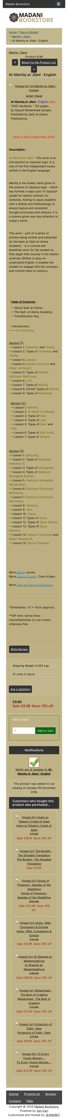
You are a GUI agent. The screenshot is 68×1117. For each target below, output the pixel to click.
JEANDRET (52, 1115)
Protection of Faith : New (34, 1032)
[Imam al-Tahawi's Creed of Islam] (34, 819)
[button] (36, 1102)
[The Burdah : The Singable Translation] (34, 853)
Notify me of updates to (34, 771)
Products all (32, 1094)
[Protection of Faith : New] (34, 1026)
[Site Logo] (34, 17)
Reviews (50, 1094)
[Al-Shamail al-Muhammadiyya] (34, 958)
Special (13, 1094)
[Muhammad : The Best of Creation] (34, 992)
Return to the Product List (39, 62)
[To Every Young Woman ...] (34, 1056)
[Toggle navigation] (58, 4)
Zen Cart (42, 1110)
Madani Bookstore (46, 1106)
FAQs (30, 1101)
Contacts (15, 1101)
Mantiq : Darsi (21, 36)
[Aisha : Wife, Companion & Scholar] (34, 925)
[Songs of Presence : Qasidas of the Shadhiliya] (34, 884)
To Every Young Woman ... (34, 1062)
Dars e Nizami (29, 32)
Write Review (19, 649)
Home (13, 32)
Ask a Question (20, 689)
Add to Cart (45, 730)
